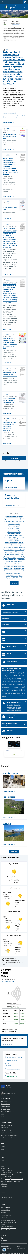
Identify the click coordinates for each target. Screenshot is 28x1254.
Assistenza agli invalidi (9, 521)
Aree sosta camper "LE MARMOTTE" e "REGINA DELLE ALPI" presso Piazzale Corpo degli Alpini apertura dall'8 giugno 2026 (10, 343)
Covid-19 (6, 537)
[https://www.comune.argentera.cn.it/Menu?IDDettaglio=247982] (14, 744)
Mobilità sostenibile (14, 554)
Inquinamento (20, 547)
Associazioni (11, 523)
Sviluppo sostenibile (9, 571)
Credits (9, 1248)
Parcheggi (11, 556)
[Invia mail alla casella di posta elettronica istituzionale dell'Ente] (14, 1179)
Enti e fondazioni (5, 1106)
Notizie (3, 1146)
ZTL (15, 578)
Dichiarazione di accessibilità (8, 1220)
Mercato (7, 554)
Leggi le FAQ (4, 1224)
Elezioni (12, 537)
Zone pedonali (10, 578)
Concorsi (20, 535)
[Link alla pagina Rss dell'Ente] (2, 1238)
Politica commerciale (12, 561)
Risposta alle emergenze (17, 566)
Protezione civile (19, 563)
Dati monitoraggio (5, 1246)
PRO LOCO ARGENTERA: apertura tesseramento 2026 (9, 136)
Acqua (20, 516)
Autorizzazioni (4, 1128)
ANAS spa (3, 1212)
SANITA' (19, 578)
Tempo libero (9, 573)
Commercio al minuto (14, 528)
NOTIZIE (6, 50)
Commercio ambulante (14, 530)
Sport (22, 568)
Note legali (4, 1217)
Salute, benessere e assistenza (9, 1135)
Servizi (18, 1246)
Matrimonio (19, 552)
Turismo (8, 575)
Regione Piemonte (5, 2)
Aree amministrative (6, 1101)
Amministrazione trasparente (8, 1222)
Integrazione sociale (8, 549)
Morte (22, 554)
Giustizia (14, 545)
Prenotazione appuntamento (8, 1228)
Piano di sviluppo (12, 559)
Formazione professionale (11, 542)
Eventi (2, 1160)
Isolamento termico (19, 549)
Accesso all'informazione (12, 516)
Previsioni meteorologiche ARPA (12, 960)
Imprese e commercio (6, 1133)
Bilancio (17, 523)
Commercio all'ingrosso (14, 526)
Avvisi (2, 1149)
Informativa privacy (6, 1215)
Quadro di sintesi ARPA (10, 1031)
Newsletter (4, 1240)
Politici (2, 1114)
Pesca (5, 559)
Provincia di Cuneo (5, 1210)
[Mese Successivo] (25, 457)
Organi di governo (5, 1109)
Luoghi (2, 1158)
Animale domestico (15, 519)
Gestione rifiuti (7, 545)
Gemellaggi (20, 542)
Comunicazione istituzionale (14, 533)
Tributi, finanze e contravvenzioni (9, 1138)
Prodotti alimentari (9, 563)
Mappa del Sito (21, 1248)
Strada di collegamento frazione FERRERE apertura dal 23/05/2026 (10, 374)
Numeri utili (4, 1186)
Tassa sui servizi (19, 571)
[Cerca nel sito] (23, 7)
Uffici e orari (4, 1184)
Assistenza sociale (20, 521)
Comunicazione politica (11, 535)
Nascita (5, 556)
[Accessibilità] (4, 1250)
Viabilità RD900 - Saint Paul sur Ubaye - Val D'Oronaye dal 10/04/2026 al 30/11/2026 (9, 426)
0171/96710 (9, 1174)
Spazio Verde (17, 568)
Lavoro (13, 552)
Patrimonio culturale (19, 556)
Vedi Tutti (14, 583)
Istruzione (8, 552)
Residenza (7, 566)
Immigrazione (7, 547)
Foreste (16, 540)
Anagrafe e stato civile (7, 1125)
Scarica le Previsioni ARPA (10, 959)
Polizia (19, 561)
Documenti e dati (5, 1104)
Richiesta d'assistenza (6, 1230)
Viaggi (20, 575)
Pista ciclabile (21, 559)
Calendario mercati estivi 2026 (10, 208)
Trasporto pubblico (17, 573)
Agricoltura (7, 519)
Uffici (2, 1116)
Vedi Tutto (14, 852)
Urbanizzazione (14, 575)
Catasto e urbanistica (6, 1130)
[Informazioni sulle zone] (8, 981)
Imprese (14, 547)
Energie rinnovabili (19, 537)
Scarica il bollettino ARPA (10, 1029)
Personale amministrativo (7, 1111)
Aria (22, 519)
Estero (11, 540)
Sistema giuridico (8, 568)
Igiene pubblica (20, 545)
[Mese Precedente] (3, 457)
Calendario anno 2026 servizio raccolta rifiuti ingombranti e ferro (9, 400)
